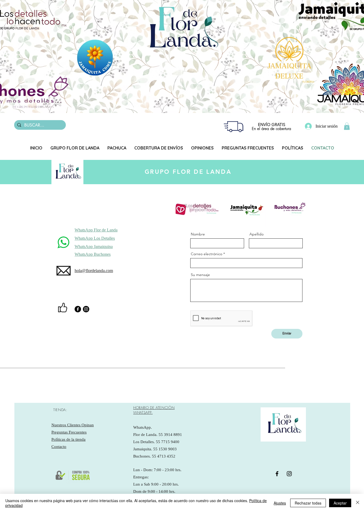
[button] (347, 126)
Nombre (198, 234)
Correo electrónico (206, 254)
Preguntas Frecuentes (69, 432)
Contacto (58, 446)
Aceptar (340, 503)
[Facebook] (78, 309)
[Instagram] (86, 309)
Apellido (256, 234)
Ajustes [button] (280, 503)
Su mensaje (200, 275)
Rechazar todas (308, 503)
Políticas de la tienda (68, 439)
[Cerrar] (357, 503)
